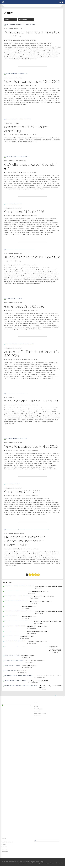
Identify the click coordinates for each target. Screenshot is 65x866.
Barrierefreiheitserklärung (33, 863)
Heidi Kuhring (9, 40)
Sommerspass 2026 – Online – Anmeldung (27, 129)
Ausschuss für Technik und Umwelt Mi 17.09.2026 (48, 675)
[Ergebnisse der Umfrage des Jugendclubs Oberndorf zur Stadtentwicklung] (26, 529)
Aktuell (6, 28)
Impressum (21, 863)
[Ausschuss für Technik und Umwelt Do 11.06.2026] (19, 24)
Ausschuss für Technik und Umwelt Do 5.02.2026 (32, 354)
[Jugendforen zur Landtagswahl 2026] (14, 640)
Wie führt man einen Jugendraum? (34, 660)
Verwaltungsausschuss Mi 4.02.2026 (31, 446)
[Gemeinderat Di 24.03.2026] (13, 203)
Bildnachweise (59, 863)
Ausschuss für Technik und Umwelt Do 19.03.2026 (32, 259)
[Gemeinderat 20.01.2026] (12, 483)
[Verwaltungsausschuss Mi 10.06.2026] (16, 73)
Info (17, 533)
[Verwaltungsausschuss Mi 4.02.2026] (15, 438)
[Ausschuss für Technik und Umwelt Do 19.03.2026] (19, 249)
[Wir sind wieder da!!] (9, 670)
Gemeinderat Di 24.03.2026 (24, 212)
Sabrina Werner (9, 405)
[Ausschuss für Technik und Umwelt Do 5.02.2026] (19, 343)
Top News (16, 123)
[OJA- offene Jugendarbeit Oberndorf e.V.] (17, 156)
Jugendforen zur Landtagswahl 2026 (37, 641)
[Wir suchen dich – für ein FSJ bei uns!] (15, 393)
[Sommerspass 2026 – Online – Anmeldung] (17, 119)
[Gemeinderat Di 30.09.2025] (11, 665)
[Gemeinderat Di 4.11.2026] (11, 655)
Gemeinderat (19, 28)
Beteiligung (12, 28)
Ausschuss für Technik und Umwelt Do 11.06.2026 (32, 34)
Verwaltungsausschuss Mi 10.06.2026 (31, 82)
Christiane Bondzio (10, 134)
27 (35, 574)
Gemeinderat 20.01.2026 (22, 492)
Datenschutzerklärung (48, 863)
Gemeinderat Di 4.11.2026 (28, 655)
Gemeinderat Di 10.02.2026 (24, 306)
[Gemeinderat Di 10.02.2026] (13, 298)
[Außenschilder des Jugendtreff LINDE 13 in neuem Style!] (20, 685)
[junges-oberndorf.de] (3, 2)
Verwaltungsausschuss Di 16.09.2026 (38, 680)
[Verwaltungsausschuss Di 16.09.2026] (14, 680)
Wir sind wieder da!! (22, 670)
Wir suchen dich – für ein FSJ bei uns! (31, 401)
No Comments (25, 40)
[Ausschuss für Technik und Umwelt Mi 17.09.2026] (18, 675)
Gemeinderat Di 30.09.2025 (29, 665)
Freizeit (11, 123)
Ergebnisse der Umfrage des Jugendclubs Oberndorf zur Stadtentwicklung (24, 541)
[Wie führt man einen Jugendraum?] (13, 660)
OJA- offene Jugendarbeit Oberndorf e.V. (30, 166)
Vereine (23, 160)
